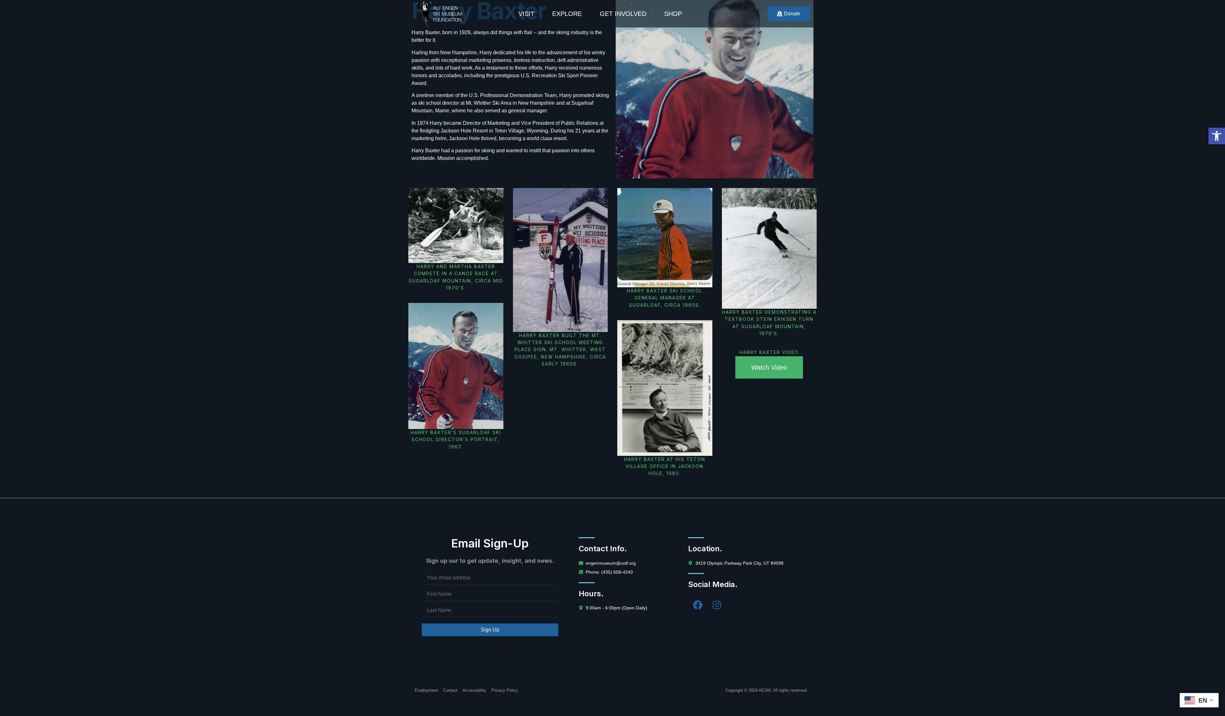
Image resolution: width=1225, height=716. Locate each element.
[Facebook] (697, 604)
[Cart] (731, 13)
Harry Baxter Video (769, 352)
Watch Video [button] (769, 367)
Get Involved (623, 13)
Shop (673, 13)
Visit (526, 13)
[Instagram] (716, 604)
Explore (567, 13)
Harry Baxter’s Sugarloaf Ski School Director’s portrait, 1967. (456, 439)
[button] (1216, 136)
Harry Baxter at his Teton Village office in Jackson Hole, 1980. (664, 466)
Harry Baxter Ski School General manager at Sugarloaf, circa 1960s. (664, 298)
